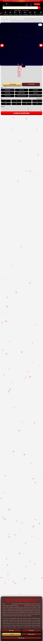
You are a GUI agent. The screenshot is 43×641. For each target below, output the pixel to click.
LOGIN (32, 630)
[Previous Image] (2, 45)
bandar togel (21, 605)
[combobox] (20, 7)
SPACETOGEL (8, 603)
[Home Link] (9, 4)
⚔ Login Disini (31, 84)
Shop (3, 5)
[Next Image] (41, 45)
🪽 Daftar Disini (12, 84)
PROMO (12, 630)
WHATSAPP (32, 634)
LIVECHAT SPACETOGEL (21, 113)
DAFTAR (12, 634)
